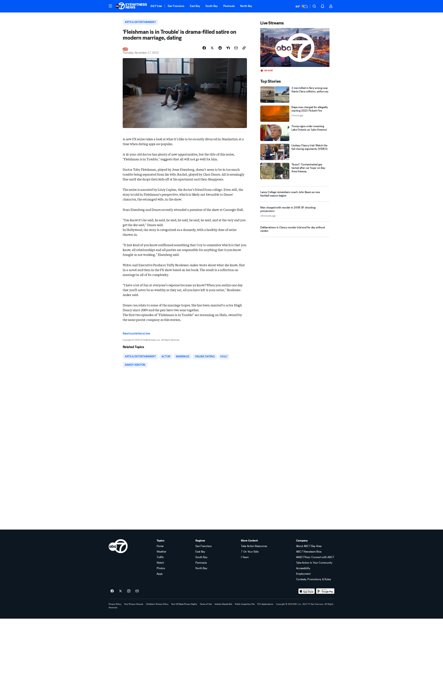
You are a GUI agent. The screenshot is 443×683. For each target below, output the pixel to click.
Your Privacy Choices (133, 604)
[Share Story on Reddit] (220, 48)
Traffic (160, 557)
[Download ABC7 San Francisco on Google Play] (325, 591)
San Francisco (176, 6)
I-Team (244, 557)
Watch (160, 562)
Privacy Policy (115, 604)
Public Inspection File (245, 604)
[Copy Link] (244, 48)
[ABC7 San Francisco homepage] (131, 6)
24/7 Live (156, 6)
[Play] (294, 47)
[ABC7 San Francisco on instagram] (128, 591)
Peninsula (229, 6)
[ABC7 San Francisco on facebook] (112, 591)
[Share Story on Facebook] (204, 48)
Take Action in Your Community (314, 562)
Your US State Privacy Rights (184, 604)
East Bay (195, 6)
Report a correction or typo (136, 333)
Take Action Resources (254, 546)
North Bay (246, 6)
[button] (110, 5)
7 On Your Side (250, 551)
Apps (159, 573)
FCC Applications (265, 604)
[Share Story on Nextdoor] (228, 48)
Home (160, 546)
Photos (161, 568)
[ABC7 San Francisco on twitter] (120, 591)
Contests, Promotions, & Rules (313, 579)
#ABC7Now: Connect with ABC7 (315, 557)
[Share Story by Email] (236, 48)
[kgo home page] (118, 546)
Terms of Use (206, 604)
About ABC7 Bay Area (309, 546)
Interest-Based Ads (223, 604)
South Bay (211, 6)
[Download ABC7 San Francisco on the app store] (306, 591)
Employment (303, 573)
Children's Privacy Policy (157, 604)
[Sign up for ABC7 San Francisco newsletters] (137, 591)
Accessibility (303, 568)
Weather (161, 551)
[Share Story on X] (212, 48)
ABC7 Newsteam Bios (308, 551)
